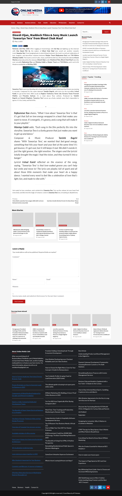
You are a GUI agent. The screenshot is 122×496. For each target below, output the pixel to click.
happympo (81, 415)
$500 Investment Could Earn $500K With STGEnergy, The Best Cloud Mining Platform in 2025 (60, 435)
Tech (39, 23)
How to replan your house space (88, 455)
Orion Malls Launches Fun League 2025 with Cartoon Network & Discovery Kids (27, 201)
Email (48, 279)
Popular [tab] (90, 77)
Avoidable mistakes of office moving (23, 433)
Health (45, 23)
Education (53, 23)
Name (14, 279)
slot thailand (82, 412)
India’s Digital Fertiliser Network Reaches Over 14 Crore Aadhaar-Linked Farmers (96, 63)
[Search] (110, 22)
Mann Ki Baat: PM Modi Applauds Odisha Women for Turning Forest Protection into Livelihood (94, 68)
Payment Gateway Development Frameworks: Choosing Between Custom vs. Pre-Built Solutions (93, 364)
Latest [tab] (84, 77)
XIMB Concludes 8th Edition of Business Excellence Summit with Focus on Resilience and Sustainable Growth (96, 50)
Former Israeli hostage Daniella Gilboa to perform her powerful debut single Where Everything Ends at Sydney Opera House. (68, 233)
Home (13, 23)
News (85, 82)
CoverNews (67, 493)
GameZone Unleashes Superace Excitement (59, 454)
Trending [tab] (97, 77)
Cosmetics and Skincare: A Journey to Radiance (27, 466)
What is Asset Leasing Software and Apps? (59, 460)
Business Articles (30, 23)
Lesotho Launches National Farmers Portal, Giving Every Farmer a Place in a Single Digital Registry (95, 57)
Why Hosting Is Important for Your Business (26, 460)
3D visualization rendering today (22, 448)
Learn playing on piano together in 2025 (25, 454)
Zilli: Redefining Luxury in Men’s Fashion (91, 478)
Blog (17, 28)
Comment (16, 257)
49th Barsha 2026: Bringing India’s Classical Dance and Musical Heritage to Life (21, 231)
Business (20, 23)
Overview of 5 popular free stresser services (26, 427)
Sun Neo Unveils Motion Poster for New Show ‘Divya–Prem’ (63, 201)
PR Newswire (62, 23)
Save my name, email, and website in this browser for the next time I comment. (38, 296)
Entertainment (16, 32)
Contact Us (80, 23)
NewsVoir (72, 23)
